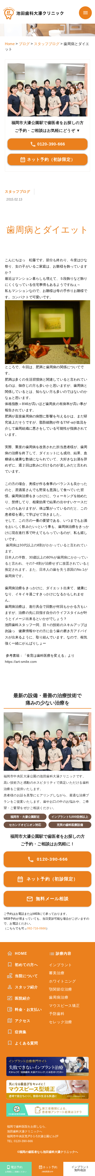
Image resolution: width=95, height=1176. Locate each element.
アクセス (22, 1021)
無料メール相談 (51, 898)
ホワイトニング (62, 981)
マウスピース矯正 (64, 1005)
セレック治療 (60, 1022)
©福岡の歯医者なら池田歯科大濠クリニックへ (47, 1152)
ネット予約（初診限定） (51, 159)
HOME (20, 953)
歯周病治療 (58, 997)
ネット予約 (49, 1169)
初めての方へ (26, 965)
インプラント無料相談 (80, 1168)
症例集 (20, 1032)
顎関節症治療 (60, 989)
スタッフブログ (17, 191)
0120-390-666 (51, 144)
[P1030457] (47, 332)
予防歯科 (57, 1014)
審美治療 (57, 973)
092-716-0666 (36, 928)
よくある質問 (26, 1043)
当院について (26, 976)
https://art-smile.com (21, 662)
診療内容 (63, 953)
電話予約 (16, 1169)
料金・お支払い (28, 1009)
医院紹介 (22, 998)
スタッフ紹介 (26, 987)
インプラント (60, 965)
